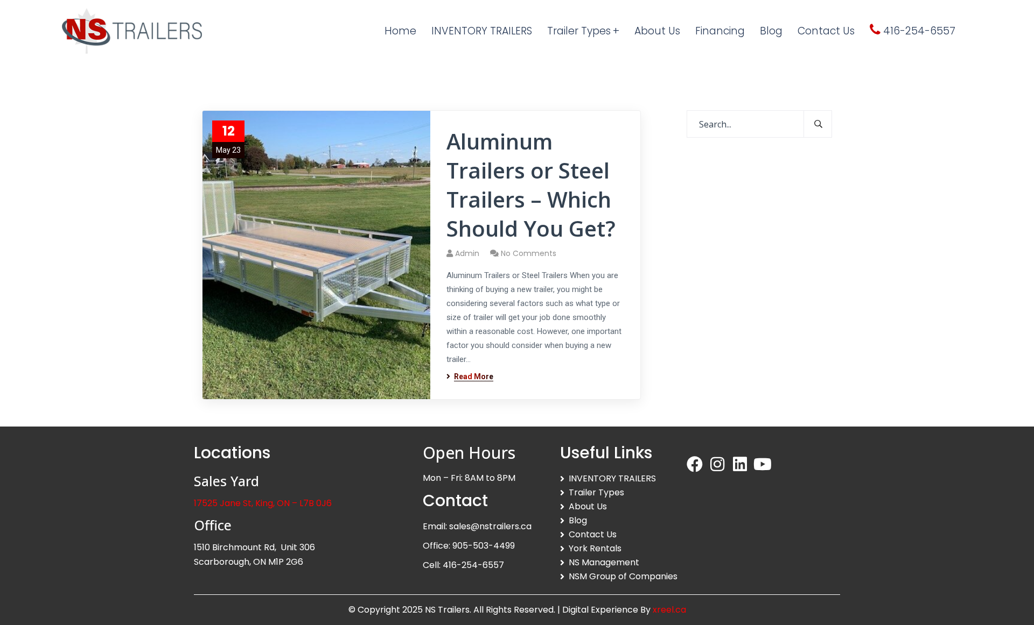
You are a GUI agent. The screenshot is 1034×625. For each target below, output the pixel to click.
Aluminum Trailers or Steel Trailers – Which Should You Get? (531, 185)
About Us (588, 506)
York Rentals (595, 548)
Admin (467, 253)
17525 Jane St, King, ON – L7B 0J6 (263, 503)
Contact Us (593, 534)
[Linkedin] (740, 464)
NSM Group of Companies (623, 576)
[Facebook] (694, 464)
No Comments (528, 253)
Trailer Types (596, 492)
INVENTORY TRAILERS (612, 478)
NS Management (604, 562)
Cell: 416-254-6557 (463, 565)
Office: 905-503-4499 (469, 545)
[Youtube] (762, 464)
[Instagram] (717, 464)
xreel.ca (669, 609)
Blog (578, 520)
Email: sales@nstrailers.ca (477, 526)
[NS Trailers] (132, 31)
